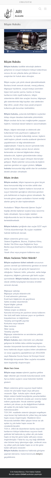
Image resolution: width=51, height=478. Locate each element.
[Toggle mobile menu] (45, 8)
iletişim (39, 454)
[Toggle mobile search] (40, 8)
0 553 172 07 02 (25, 2)
